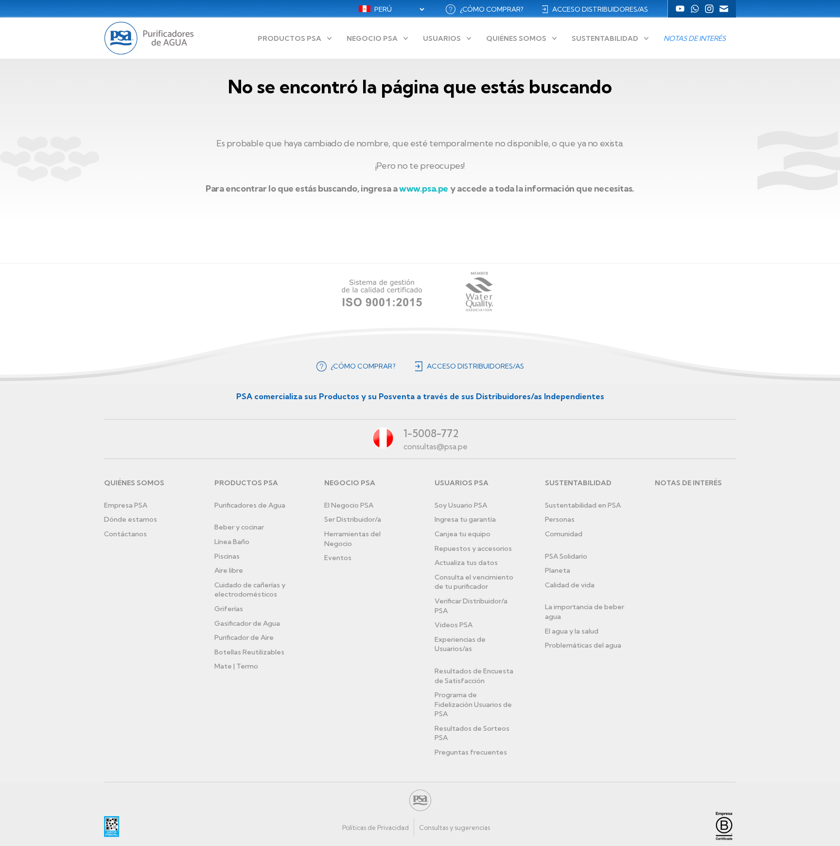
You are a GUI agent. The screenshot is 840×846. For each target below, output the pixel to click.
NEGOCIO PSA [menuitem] (372, 38)
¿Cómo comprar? (491, 9)
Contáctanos (125, 533)
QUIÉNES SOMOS (134, 482)
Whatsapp (695, 9)
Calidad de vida (570, 585)
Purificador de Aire (244, 637)
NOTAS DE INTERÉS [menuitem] (695, 38)
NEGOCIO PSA (349, 482)
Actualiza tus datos (466, 562)
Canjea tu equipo (462, 533)
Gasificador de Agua (247, 623)
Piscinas (227, 556)
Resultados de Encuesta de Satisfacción (474, 676)
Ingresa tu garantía (465, 519)
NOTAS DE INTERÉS (688, 482)
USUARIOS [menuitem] (442, 38)
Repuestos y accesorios (473, 548)
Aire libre (228, 570)
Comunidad (563, 533)
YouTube (680, 9)
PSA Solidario (566, 556)
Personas (560, 519)
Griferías (228, 608)
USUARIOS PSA (462, 482)
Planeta (557, 570)
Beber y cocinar (239, 527)
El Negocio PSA (348, 505)
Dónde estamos (130, 519)
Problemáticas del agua (583, 645)
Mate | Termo (236, 666)
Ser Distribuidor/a (352, 519)
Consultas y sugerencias (454, 827)
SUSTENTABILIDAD (578, 482)
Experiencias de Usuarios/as (460, 644)
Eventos (337, 557)
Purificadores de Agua (249, 505)
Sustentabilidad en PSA (583, 505)
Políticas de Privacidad (375, 827)
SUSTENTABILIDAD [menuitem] (605, 38)
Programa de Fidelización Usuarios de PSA (473, 704)
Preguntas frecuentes (471, 752)
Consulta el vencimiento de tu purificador (474, 582)
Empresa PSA (125, 505)
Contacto (724, 9)
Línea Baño (231, 541)
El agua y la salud (571, 631)
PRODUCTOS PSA (246, 482)
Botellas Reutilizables (249, 652)
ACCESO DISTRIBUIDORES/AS (600, 9)
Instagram (709, 9)
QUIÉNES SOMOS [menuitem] (516, 38)
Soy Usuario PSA (461, 505)
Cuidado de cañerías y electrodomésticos (249, 590)
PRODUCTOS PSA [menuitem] (289, 38)
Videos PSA (453, 624)
